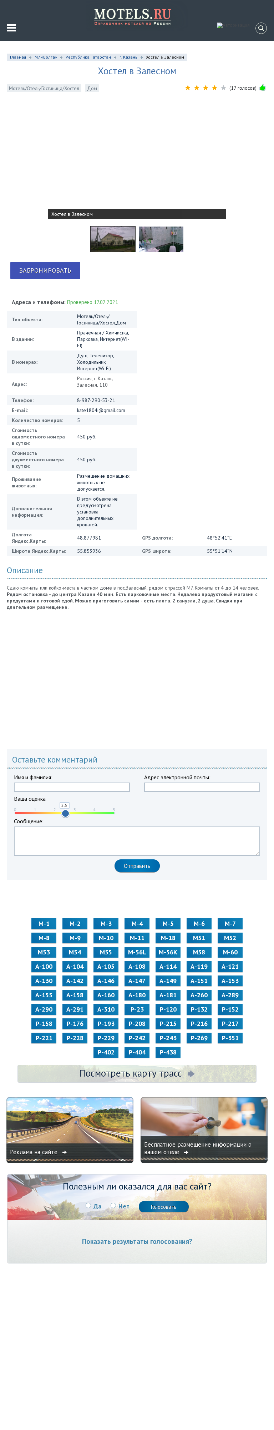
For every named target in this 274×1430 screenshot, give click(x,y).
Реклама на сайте (34, 1152)
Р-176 (75, 1023)
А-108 (137, 966)
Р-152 (230, 1009)
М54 (75, 952)
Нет (124, 1206)
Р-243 (168, 1038)
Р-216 (199, 1023)
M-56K (168, 952)
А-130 (43, 981)
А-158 (74, 995)
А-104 (74, 966)
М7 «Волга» (46, 57)
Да (97, 1206)
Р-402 (106, 1052)
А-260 (199, 995)
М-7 (230, 923)
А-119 (199, 966)
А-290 (43, 1009)
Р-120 (168, 1009)
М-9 (75, 938)
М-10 (106, 938)
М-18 (168, 938)
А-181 (168, 995)
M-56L (137, 952)
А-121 (230, 966)
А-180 (137, 995)
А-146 (106, 981)
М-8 (44, 938)
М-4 (137, 923)
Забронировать (45, 270)
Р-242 (137, 1038)
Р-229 (106, 1038)
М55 (106, 952)
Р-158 (44, 1023)
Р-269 (199, 1038)
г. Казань (128, 57)
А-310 (106, 1009)
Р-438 (168, 1052)
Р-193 (106, 1023)
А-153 (230, 981)
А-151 (199, 981)
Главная (18, 57)
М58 (199, 952)
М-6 (199, 923)
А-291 (74, 1009)
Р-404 (137, 1052)
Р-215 (168, 1023)
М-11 (137, 938)
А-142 (74, 981)
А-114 (168, 966)
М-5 (168, 923)
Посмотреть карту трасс (130, 1073)
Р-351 (230, 1038)
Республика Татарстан (88, 57)
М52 (230, 938)
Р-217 (230, 1023)
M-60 (230, 952)
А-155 (43, 995)
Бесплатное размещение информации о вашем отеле (198, 1148)
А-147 (137, 981)
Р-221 (44, 1038)
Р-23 (137, 1009)
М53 (44, 952)
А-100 (43, 966)
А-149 (168, 981)
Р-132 (199, 1009)
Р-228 (75, 1038)
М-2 (75, 923)
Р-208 (137, 1023)
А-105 (106, 966)
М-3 (106, 923)
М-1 (44, 923)
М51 (199, 938)
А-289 (230, 995)
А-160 (106, 995)
